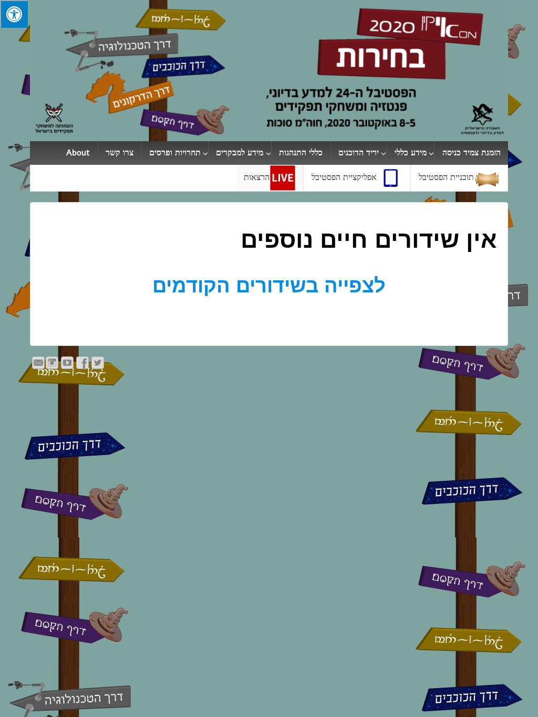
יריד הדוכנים (358, 153)
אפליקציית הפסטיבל (344, 177)
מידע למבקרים (239, 153)
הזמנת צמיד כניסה (471, 153)
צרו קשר (119, 153)
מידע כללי (411, 153)
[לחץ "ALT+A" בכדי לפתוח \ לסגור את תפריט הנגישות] (14, 14)
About (78, 153)
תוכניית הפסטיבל (446, 177)
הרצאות (257, 177)
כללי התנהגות (301, 153)
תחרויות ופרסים (175, 153)
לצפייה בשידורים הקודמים (269, 285)
